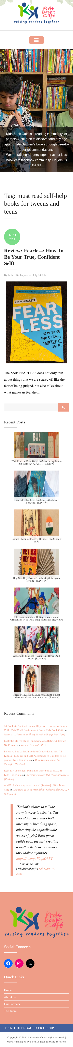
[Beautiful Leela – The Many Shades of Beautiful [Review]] (36, 486)
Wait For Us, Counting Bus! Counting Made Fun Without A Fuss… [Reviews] (36, 462)
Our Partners (12, 1004)
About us (10, 997)
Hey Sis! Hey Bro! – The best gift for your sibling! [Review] (36, 579)
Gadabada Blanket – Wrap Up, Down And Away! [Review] (36, 657)
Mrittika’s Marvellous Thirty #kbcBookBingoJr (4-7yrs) (34, 734)
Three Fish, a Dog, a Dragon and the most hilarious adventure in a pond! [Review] (36, 696)
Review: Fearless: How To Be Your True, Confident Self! (33, 257)
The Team (10, 1011)
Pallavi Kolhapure (18, 275)
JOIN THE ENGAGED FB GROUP (29, 1028)
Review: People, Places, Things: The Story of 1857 (36, 540)
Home (8, 990)
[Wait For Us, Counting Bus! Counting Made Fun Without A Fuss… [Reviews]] (36, 447)
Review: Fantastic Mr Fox (34, 745)
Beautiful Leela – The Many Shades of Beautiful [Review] (37, 501)
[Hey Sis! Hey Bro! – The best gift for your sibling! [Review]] (36, 564)
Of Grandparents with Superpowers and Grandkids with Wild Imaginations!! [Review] (36, 618)
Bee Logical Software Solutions (49, 1041)
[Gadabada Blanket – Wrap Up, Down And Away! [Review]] (36, 641)
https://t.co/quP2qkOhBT (34, 858)
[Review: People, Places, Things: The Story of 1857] (36, 524)
